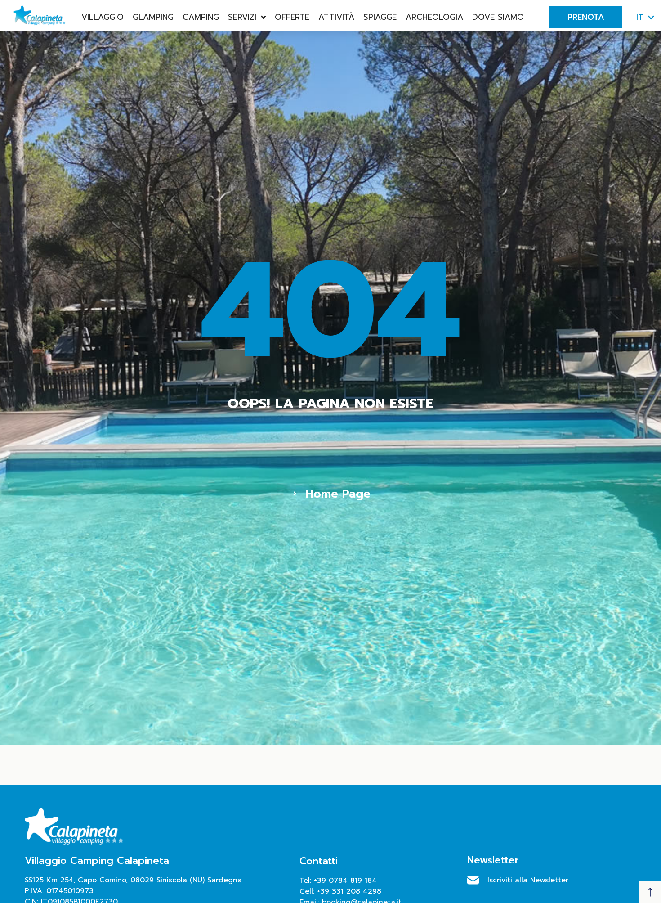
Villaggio (102, 17)
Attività (336, 17)
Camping (201, 17)
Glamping (153, 17)
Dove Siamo (498, 17)
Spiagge (380, 17)
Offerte (292, 17)
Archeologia (434, 17)
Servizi (242, 17)
